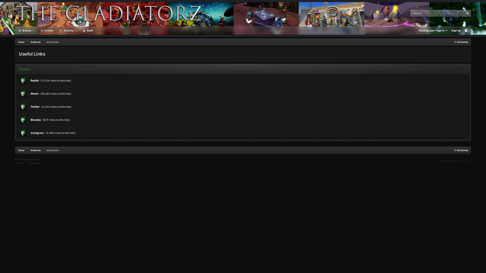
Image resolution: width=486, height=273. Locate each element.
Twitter (35, 106)
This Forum (453, 13)
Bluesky (36, 119)
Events (48, 30)
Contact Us (34, 163)
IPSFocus (35, 159)
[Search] (467, 13)
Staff (89, 30)
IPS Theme (21, 159)
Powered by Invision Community (454, 161)
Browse (27, 30)
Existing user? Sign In (432, 30)
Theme (19, 163)
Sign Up (456, 30)
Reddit (35, 80)
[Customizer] (467, 31)
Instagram (37, 132)
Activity (68, 30)
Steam (35, 93)
